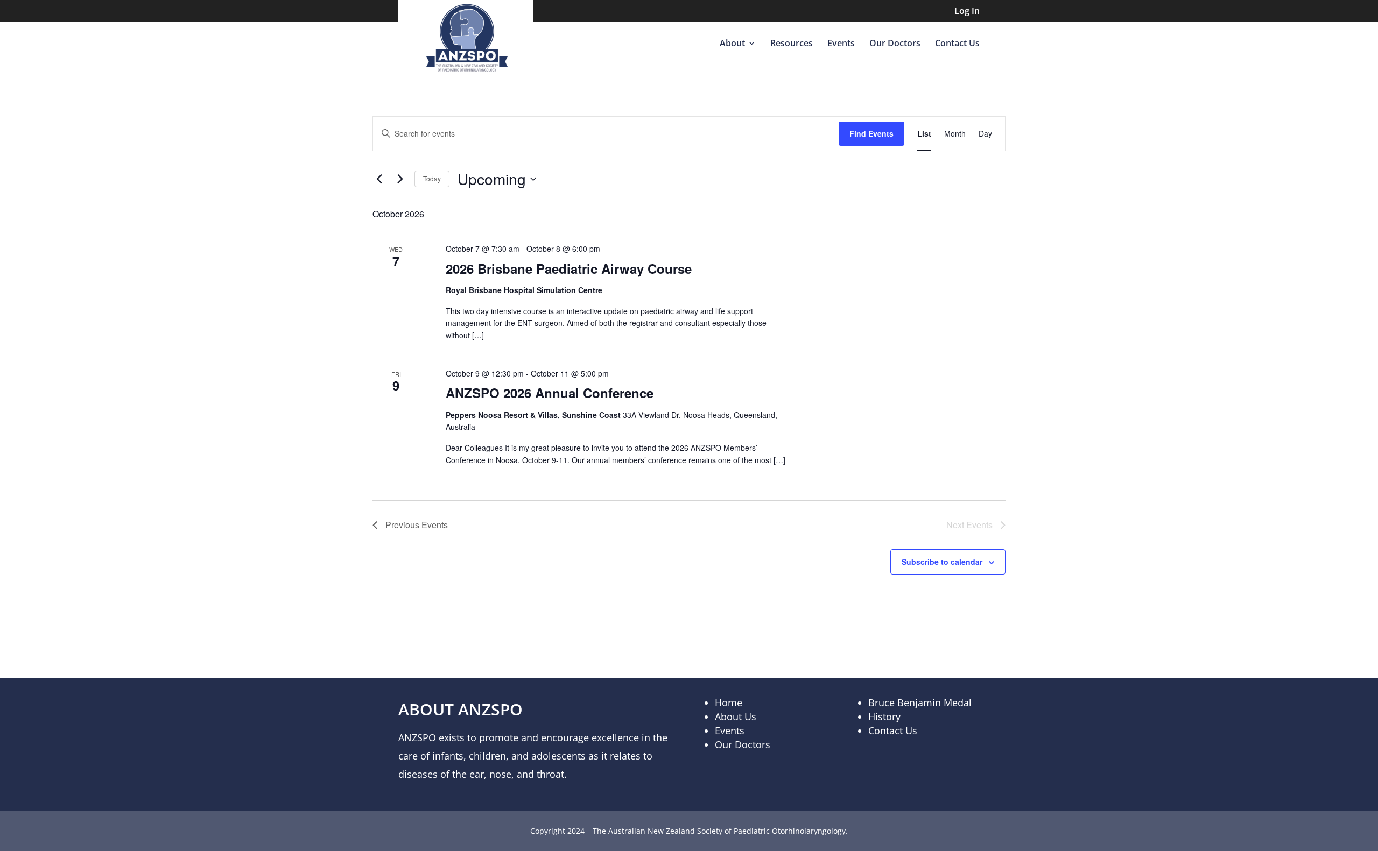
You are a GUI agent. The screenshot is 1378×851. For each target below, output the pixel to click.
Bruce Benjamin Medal (920, 702)
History (884, 716)
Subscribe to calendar (942, 561)
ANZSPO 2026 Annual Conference (549, 393)
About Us (735, 716)
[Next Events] (399, 179)
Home (728, 702)
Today (432, 178)
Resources (791, 44)
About (732, 44)
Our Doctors (894, 44)
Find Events (871, 133)
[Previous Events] (378, 179)
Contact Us (957, 44)
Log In (967, 11)
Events (841, 44)
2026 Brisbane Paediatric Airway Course (569, 268)
